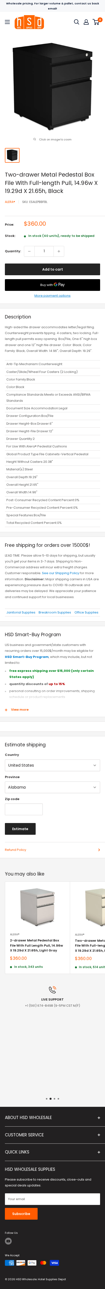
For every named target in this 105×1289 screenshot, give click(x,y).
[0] (96, 22)
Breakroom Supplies (55, 612)
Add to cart (52, 269)
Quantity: (13, 251)
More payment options (52, 295)
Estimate (20, 828)
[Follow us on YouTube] (8, 1241)
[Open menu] (7, 22)
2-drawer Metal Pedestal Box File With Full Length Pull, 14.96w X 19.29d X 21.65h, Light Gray (36, 945)
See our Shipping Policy (60, 573)
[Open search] (76, 22)
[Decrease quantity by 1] (29, 251)
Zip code (12, 799)
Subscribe (21, 1213)
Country (12, 754)
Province (12, 777)
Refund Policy (15, 849)
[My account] (86, 22)
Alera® (10, 202)
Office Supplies (86, 612)
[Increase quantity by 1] (59, 251)
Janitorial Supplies (20, 612)
